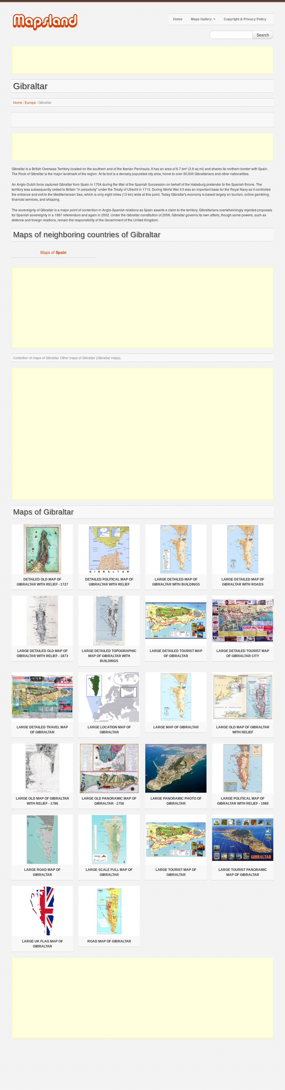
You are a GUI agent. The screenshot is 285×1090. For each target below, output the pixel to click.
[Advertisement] (142, 59)
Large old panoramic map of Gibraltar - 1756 (109, 801)
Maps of (53, 252)
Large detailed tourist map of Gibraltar (176, 653)
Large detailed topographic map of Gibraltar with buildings (109, 656)
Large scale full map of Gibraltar (109, 872)
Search (263, 35)
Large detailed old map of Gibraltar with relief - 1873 (42, 653)
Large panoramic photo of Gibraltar (176, 801)
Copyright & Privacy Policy (245, 19)
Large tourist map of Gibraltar (176, 872)
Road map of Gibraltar (109, 941)
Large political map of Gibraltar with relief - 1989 (243, 801)
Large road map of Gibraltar (42, 872)
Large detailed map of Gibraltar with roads (243, 581)
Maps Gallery (202, 19)
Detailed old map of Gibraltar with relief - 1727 (42, 581)
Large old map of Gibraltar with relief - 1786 (42, 801)
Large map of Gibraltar (176, 727)
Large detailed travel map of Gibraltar (42, 729)
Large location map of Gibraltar (109, 729)
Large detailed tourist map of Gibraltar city (243, 653)
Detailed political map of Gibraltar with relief (109, 581)
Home (178, 19)
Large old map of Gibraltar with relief (242, 729)
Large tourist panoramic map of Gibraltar (242, 872)
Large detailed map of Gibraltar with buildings (176, 581)
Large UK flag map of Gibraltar (42, 943)
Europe (30, 102)
